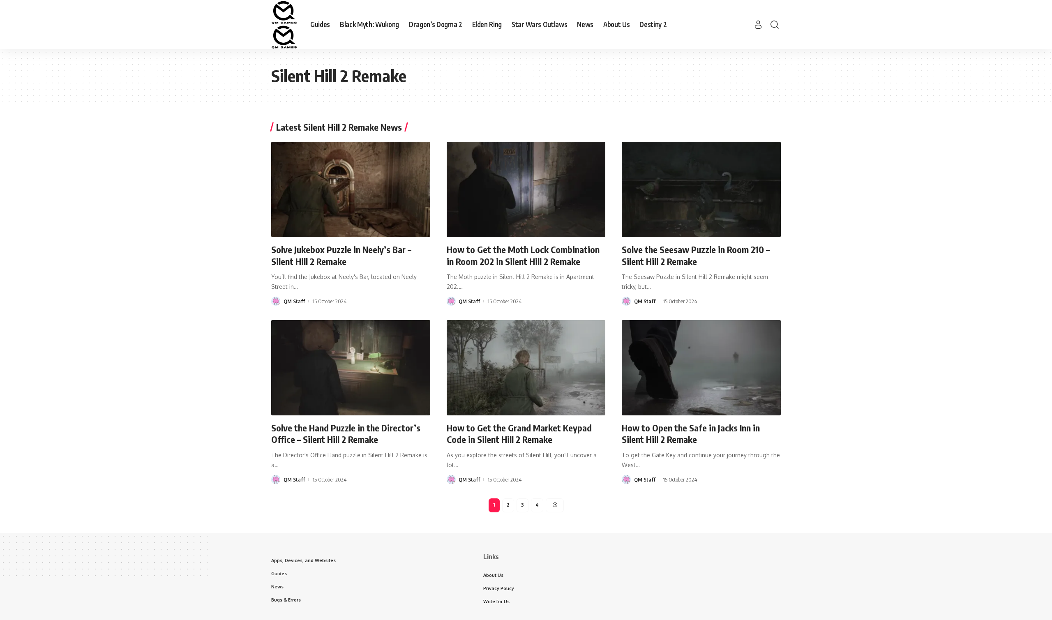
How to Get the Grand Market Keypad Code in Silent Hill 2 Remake (519, 433)
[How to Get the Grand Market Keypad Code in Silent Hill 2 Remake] (526, 367)
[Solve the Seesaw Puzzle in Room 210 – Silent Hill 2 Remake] (701, 189)
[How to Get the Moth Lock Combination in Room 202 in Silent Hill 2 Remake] (526, 189)
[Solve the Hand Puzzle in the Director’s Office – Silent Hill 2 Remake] (350, 367)
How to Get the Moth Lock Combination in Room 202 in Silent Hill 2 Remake (523, 255)
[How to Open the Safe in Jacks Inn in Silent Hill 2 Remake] (701, 367)
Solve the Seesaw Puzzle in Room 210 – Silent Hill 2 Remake (696, 255)
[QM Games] (284, 24)
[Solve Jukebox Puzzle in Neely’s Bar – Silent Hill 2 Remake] (350, 189)
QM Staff (294, 301)
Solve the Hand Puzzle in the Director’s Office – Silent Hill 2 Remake (345, 433)
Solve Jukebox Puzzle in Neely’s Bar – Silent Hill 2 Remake (341, 255)
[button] (758, 25)
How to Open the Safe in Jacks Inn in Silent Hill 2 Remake (691, 433)
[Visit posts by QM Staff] (275, 301)
